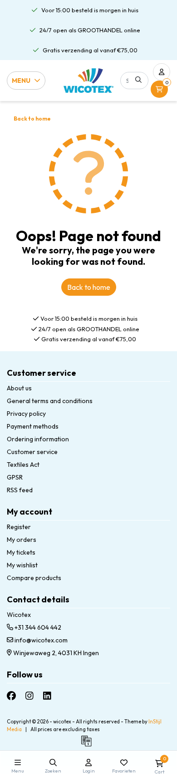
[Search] (138, 79)
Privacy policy (26, 413)
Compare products (34, 578)
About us (19, 388)
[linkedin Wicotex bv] (47, 696)
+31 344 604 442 (37, 627)
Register (19, 527)
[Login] (161, 72)
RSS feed (20, 490)
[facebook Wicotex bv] (11, 696)
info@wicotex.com (41, 640)
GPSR (15, 477)
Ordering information (38, 439)
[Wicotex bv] (88, 80)
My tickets (21, 552)
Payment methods (33, 426)
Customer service (32, 452)
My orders (21, 539)
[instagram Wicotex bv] (29, 696)
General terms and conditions (50, 401)
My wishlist (22, 565)
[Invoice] (88, 745)
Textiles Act (23, 464)
